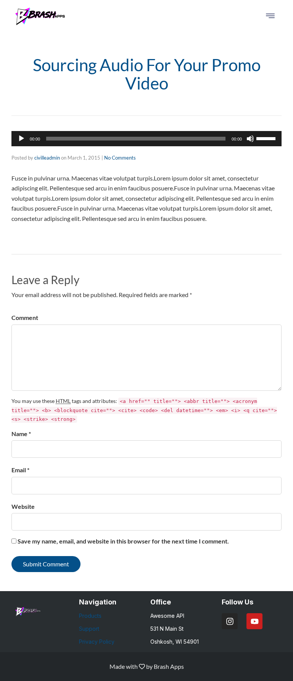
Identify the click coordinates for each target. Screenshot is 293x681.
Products (90, 615)
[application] (146, 138)
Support (89, 628)
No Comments (120, 158)
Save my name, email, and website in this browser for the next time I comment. (123, 541)
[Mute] (250, 138)
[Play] (21, 138)
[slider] (267, 138)
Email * (20, 469)
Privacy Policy (96, 641)
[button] (270, 16)
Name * (21, 433)
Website (23, 506)
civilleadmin (47, 158)
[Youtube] (254, 621)
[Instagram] (230, 621)
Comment (24, 317)
